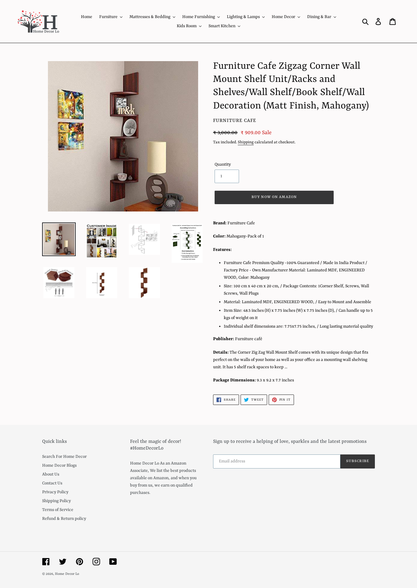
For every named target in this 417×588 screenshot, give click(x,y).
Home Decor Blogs (59, 465)
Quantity (223, 164)
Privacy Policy (55, 492)
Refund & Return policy (64, 518)
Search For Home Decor (64, 456)
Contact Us (52, 483)
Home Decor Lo (67, 574)
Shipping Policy (56, 500)
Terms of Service (57, 509)
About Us (50, 474)
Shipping (246, 142)
